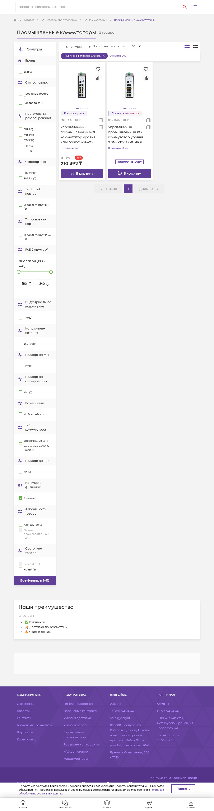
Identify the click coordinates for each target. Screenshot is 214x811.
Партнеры (25, 732)
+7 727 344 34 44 (168, 711)
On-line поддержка (78, 704)
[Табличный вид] (195, 46)
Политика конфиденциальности (173, 778)
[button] (195, 7)
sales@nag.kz (120, 718)
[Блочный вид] (187, 46)
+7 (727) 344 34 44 (122, 711)
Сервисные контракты (81, 711)
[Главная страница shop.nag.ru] (15, 20)
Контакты (24, 718)
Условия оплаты (76, 725)
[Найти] (184, 6)
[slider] (18, 272)
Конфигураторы (76, 759)
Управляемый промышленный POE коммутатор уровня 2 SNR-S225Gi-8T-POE (126, 135)
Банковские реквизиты (34, 725)
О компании (26, 704)
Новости (23, 711)
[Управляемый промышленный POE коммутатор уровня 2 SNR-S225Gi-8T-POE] (129, 85)
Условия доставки (77, 718)
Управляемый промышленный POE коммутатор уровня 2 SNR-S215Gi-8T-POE (78, 135)
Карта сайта (27, 739)
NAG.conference (76, 752)
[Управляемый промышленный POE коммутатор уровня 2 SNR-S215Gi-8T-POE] (82, 85)
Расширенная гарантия (82, 745)
